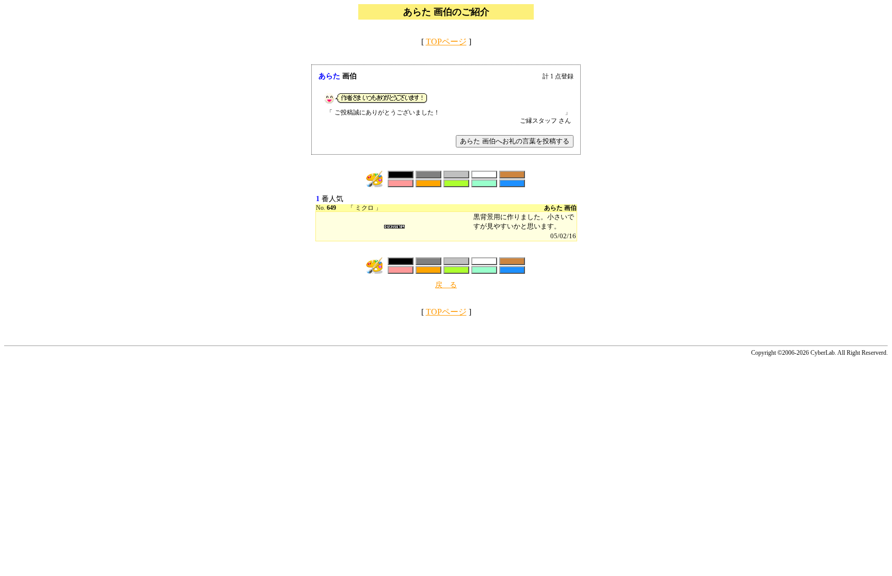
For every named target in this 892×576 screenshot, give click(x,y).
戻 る (446, 285)
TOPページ (446, 41)
